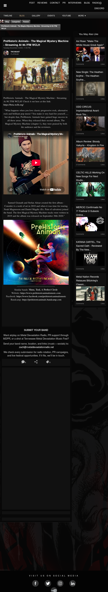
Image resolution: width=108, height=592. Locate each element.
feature (26, 21)
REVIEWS (42, 2)
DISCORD (99, 8)
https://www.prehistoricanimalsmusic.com (40, 292)
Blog (7, 21)
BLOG (87, 2)
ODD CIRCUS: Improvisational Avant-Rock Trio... (87, 110)
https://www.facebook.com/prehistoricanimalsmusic (41, 296)
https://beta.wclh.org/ (13, 104)
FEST (32, 2)
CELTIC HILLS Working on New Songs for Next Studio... (90, 176)
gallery (36, 15)
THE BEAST (15, 51)
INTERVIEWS (74, 2)
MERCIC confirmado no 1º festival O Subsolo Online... (89, 210)
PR (64, 2)
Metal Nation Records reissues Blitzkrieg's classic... (87, 280)
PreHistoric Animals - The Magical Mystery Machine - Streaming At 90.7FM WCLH (29, 27)
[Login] (100, 3)
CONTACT (55, 2)
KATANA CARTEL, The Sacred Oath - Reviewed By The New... (89, 245)
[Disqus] (36, 404)
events (51, 15)
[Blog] (2, 33)
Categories (16, 21)
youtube (66, 15)
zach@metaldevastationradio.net (36, 347)
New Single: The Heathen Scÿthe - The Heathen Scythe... (89, 75)
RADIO (95, 2)
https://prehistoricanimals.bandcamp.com (41, 299)
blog (21, 15)
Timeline (8, 15)
